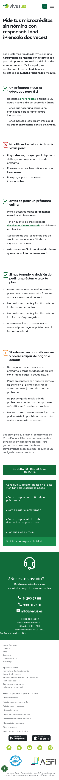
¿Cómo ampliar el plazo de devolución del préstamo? (23, 521)
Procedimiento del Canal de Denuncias (20, 677)
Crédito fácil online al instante (16, 714)
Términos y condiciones (13, 684)
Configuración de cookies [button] (13, 633)
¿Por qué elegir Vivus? (20, 531)
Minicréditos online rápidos (15, 731)
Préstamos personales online (16, 702)
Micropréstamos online (13, 723)
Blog (5, 651)
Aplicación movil (10, 667)
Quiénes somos (10, 658)
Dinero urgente (10, 727)
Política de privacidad (13, 687)
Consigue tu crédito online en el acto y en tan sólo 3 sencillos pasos (29, 486)
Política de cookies (11, 681)
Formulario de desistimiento (16, 671)
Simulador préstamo (12, 710)
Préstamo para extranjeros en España (20, 693)
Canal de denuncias (12, 674)
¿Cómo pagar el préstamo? (23, 509)
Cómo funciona (10, 645)
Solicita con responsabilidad (24, 541)
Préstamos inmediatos (13, 706)
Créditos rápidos (10, 697)
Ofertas (6, 648)
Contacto (7, 655)
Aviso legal (7, 661)
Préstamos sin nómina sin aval (17, 718)
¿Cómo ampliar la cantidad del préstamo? (25, 498)
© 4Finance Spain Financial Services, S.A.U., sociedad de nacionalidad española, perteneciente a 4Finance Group (29, 774)
